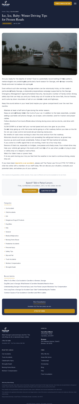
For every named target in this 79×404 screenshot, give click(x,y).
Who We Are (45, 354)
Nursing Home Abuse (12, 239)
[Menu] (75, 3)
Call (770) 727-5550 (48, 191)
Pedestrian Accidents (12, 243)
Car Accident (7, 23)
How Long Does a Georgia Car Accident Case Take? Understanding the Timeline (29, 289)
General (8, 232)
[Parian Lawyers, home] (6, 3)
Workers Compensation (13, 263)
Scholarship (44, 364)
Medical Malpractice (12, 236)
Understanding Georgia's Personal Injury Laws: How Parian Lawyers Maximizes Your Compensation (35, 286)
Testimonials (45, 360)
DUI (7, 216)
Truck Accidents (11, 259)
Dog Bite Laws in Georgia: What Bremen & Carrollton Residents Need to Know (28, 283)
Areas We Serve (46, 357)
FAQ (7, 228)
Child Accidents (11, 212)
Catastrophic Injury (8, 360)
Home (3, 11)
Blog (8, 11)
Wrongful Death (11, 267)
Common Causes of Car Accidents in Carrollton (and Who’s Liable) (25, 292)
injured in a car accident (24, 163)
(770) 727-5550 (39, 311)
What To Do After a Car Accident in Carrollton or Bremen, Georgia (25, 280)
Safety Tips (9, 251)
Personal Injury (10, 247)
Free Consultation (63, 3)
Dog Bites (9, 224)
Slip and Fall (9, 255)
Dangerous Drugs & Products (15, 220)
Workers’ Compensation (9, 371)
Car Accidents (6, 354)
